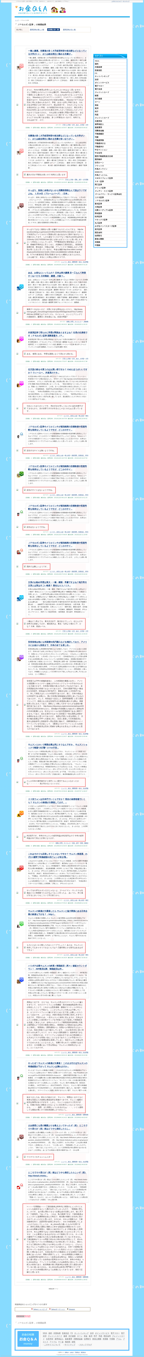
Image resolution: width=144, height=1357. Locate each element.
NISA (97, 61)
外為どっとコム (101, 175)
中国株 (97, 245)
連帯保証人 (99, 124)
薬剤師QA (83, 1352)
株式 (87, 416)
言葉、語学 (75, 843)
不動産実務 (99, 140)
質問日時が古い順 (69, 30)
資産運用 (98, 127)
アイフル (53, 1342)
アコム (119, 1339)
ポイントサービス (102, 83)
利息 (96, 115)
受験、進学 (78, 179)
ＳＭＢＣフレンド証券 (104, 178)
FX (96, 73)
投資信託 (98, 70)
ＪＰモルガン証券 (102, 200)
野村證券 (98, 213)
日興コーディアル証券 (104, 210)
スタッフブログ (85, 1345)
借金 (96, 105)
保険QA (67, 1352)
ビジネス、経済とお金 (70, 416)
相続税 (67, 1342)
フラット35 (99, 166)
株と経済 (81, 416)
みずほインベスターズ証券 (105, 226)
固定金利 (98, 232)
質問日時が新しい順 (37, 30)
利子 (96, 111)
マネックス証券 (101, 220)
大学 (87, 125)
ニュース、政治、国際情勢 (69, 262)
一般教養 (85, 321)
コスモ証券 (99, 197)
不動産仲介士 (100, 143)
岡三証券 (98, 184)
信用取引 (98, 236)
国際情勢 (85, 1114)
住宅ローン (99, 163)
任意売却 (98, 121)
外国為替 (98, 67)
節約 (96, 64)
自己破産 (98, 99)
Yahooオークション (58, 1309)
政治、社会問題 (83, 262)
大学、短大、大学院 (78, 125)
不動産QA (77, 1352)
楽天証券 (98, 229)
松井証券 (98, 216)
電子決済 (98, 89)
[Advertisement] (101, 9)
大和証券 (98, 207)
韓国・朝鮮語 (84, 843)
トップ (17, 20)
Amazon (72, 1309)
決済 (96, 79)
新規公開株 (99, 239)
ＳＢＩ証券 (99, 181)
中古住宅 (98, 153)
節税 (73, 1342)
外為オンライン (101, 169)
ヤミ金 (61, 1342)
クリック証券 (100, 188)
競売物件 (98, 159)
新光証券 (98, 204)
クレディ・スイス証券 (104, 191)
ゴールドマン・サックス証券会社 (108, 194)
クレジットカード (102, 92)
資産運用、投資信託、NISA (80, 455)
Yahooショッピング (40, 1309)
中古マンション (101, 150)
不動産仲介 (99, 147)
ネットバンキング (102, 76)
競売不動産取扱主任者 (104, 156)
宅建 (96, 137)
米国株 (97, 242)
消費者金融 (99, 131)
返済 (96, 108)
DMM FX (98, 172)
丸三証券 (98, 223)
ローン (97, 102)
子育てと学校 (66, 125)
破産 (96, 95)
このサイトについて (116, 1)
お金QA (72, 1352)
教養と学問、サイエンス (74, 321)
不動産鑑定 (99, 134)
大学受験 (85, 179)
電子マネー (99, 86)
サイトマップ (126, 1)
